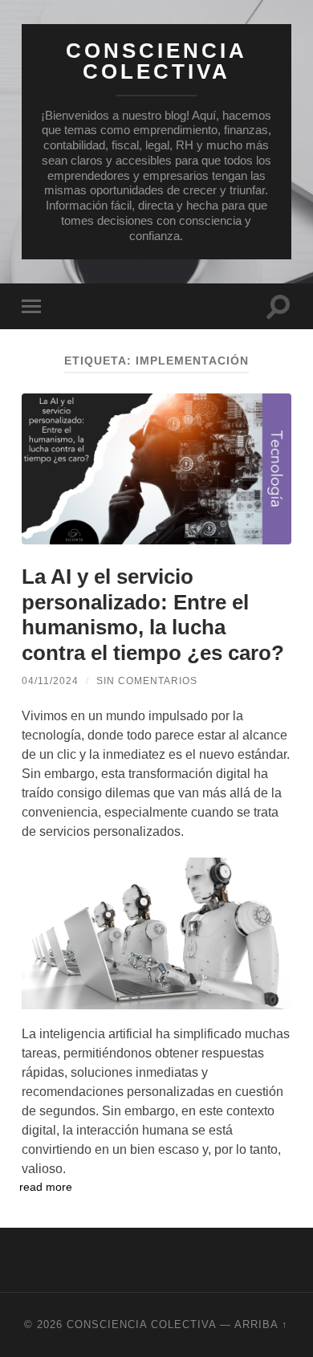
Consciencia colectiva (156, 61)
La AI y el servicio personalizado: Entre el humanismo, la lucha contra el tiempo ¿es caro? (153, 614)
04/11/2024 (50, 681)
